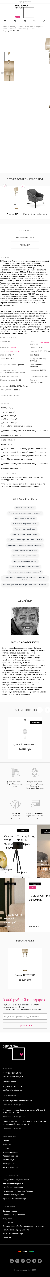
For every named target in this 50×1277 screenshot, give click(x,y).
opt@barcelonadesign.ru (12, 1090)
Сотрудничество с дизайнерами (16, 1179)
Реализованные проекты (13, 1183)
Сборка (6, 1148)
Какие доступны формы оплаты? (25, 561)
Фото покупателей (10, 1167)
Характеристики (25, 238)
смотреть (8, 870)
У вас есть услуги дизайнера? (25, 529)
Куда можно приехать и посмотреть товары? (25, 513)
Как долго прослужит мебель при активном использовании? (25, 585)
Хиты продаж (8, 1163)
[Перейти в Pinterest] (23, 1261)
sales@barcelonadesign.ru (13, 1076)
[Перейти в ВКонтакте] (12, 1261)
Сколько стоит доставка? (25, 508)
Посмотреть (45, 343)
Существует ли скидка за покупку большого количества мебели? (25, 578)
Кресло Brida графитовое (35, 214)
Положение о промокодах (14, 1215)
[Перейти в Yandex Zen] (40, 1261)
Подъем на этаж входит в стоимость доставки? (25, 540)
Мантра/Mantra (12, 351)
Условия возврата (10, 1152)
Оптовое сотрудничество (13, 1195)
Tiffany (13, 347)
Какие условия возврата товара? (25, 550)
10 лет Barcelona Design (13, 1233)
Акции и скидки (9, 1159)
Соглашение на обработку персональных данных (23, 1226)
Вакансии (7, 1237)
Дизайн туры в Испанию (13, 1187)
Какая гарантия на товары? (25, 518)
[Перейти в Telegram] (34, 1261)
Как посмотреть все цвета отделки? (25, 534)
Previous (2, 73)
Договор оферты (10, 1211)
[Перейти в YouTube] (28, 1261)
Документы (7, 1218)
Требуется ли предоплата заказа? (25, 556)
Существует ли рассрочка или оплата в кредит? (25, 545)
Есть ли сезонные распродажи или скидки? (25, 572)
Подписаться (25, 1025)
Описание (25, 230)
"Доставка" (43, 430)
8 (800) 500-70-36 (25, 2)
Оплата (6, 1141)
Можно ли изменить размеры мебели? (25, 567)
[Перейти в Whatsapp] (17, 1261)
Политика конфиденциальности (16, 1230)
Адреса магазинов (10, 1156)
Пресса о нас (8, 1222)
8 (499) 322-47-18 (12, 1086)
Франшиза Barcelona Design (14, 1198)
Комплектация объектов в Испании (18, 1191)
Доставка (25, 245)
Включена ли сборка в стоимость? (25, 524)
